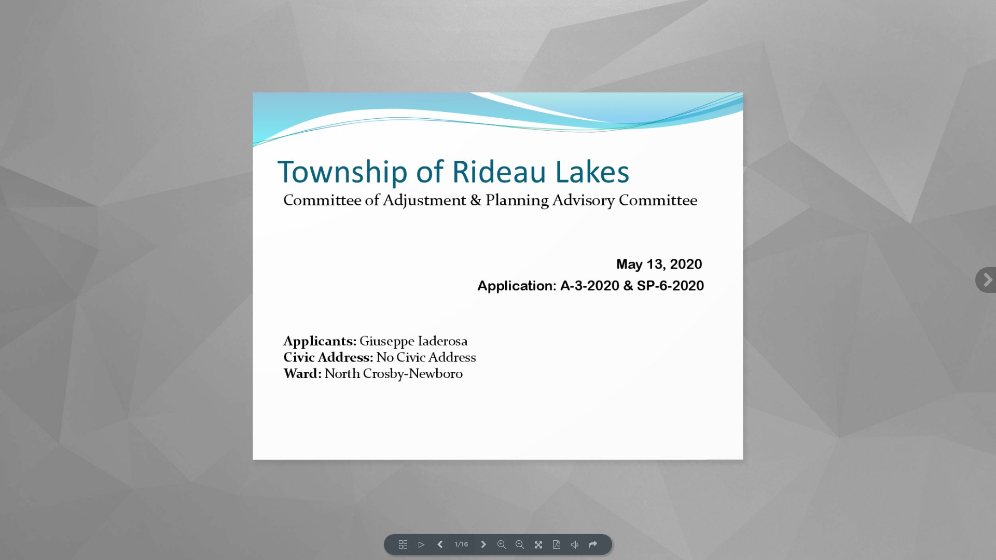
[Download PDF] (556, 544)
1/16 (461, 544)
